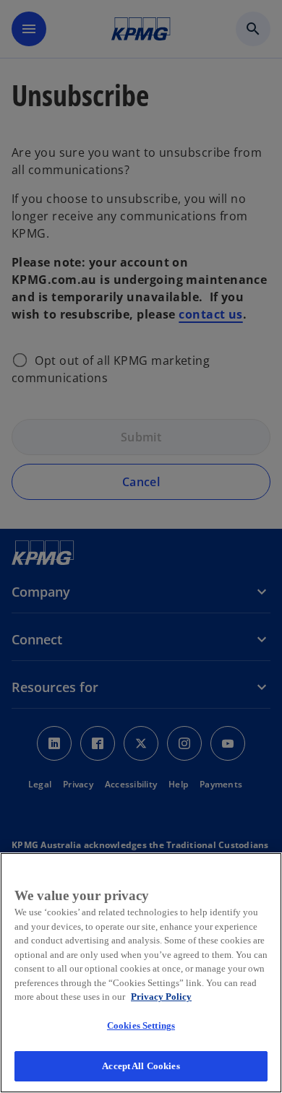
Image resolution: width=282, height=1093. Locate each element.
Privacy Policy (161, 996)
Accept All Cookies (140, 1065)
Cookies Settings (141, 1025)
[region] (141, 972)
